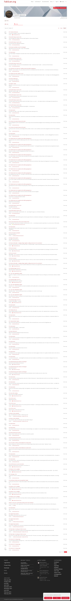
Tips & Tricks (57, 572)
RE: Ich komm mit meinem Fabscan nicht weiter (17, 121)
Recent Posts (63, 7)
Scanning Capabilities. (24, 568)
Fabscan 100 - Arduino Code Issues (27, 573)
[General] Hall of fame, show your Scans (19, 224)
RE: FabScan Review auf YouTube (15, 432)
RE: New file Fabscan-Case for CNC (15, 37)
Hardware (56, 562)
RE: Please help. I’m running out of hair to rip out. (17, 529)
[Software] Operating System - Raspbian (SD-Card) (20, 416)
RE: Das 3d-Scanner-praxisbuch (14, 232)
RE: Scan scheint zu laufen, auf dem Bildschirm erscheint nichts (20, 442)
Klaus (22, 563)
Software (14, 505)
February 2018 (7, 593)
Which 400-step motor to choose (26, 570)
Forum (5, 573)
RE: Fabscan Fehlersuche (13, 78)
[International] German (15, 56)
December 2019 (8, 587)
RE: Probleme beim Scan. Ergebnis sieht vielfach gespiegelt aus (20, 138)
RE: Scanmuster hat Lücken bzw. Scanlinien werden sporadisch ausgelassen (22, 68)
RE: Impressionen (12, 52)
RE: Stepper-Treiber (12, 83)
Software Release (58, 569)
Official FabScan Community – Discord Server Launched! (44, 564)
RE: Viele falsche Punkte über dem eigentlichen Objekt (18, 480)
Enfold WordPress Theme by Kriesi (18, 599)
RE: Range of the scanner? (13, 237)
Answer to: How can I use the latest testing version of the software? (21, 502)
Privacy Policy (7, 565)
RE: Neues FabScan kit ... (13, 331)
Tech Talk (56, 570)
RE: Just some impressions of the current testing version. (19, 221)
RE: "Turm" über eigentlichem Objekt (15, 273)
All (58, 28)
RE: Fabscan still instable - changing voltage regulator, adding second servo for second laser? (25, 243)
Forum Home (57, 7)
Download (6, 568)
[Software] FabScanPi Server (17, 271)
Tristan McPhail (24, 574)
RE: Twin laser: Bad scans (13, 31)
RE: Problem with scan (13, 309)
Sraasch (23, 571)
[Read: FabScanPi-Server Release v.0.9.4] (38, 578)
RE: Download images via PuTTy (14, 268)
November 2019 (8, 588)
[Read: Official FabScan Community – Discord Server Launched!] (38, 563)
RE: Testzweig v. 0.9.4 (13, 474)
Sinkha (23, 566)
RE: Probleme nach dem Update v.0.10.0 (16, 73)
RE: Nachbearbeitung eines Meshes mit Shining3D (18, 361)
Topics (61, 28)
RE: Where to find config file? (14, 413)
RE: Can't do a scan (12, 398)
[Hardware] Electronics (16, 34)
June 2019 (6, 590)
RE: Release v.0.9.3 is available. (14, 486)
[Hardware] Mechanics (16, 39)
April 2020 (6, 585)
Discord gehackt (23, 562)
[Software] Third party (16, 250)
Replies (65, 28)
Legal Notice (7, 562)
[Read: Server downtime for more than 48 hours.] (38, 571)
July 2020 (6, 583)
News (55, 564)
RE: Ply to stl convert (12, 248)
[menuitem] (32, 1)
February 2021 (7, 580)
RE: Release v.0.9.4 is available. (14, 469)
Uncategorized (57, 574)
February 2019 (7, 592)
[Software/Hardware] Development (18, 235)
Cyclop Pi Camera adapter (25, 565)
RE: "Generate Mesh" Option (14, 321)
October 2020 (7, 581)
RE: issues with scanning (13, 393)
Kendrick (23, 568)
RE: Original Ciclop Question (14, 513)
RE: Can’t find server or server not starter (16, 464)
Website (56, 576)
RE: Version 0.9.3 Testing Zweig (14, 539)
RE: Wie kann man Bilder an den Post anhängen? (17, 47)
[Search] (66, 1)
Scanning (56, 565)
